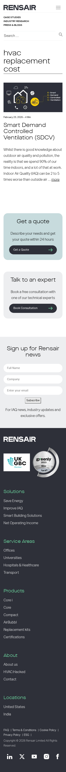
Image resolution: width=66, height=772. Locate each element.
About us (11, 664)
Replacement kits (17, 630)
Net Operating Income (21, 523)
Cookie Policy (48, 730)
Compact (11, 615)
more (55, 179)
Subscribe (33, 400)
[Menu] (58, 7)
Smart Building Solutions (23, 515)
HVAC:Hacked (14, 672)
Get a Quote (21, 249)
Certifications (14, 637)
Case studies (12, 17)
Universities (13, 558)
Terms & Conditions (24, 730)
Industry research (16, 21)
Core (7, 607)
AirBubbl (10, 622)
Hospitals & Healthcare (21, 565)
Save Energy (13, 501)
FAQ (6, 730)
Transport (11, 572)
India (7, 714)
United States (14, 707)
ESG (26, 735)
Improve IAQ (13, 508)
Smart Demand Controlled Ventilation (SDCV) (29, 132)
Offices (9, 550)
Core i (8, 600)
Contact (10, 679)
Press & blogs (13, 25)
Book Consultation (25, 308)
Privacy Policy (12, 735)
